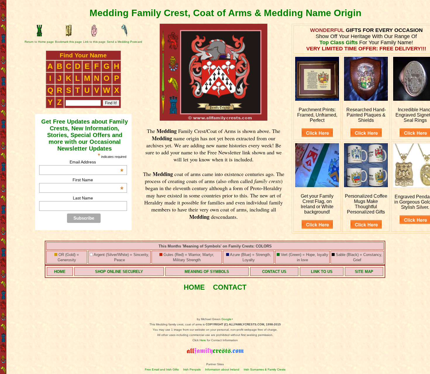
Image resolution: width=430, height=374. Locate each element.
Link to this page (94, 41)
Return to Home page (39, 41)
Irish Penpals (192, 369)
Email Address (96, 162)
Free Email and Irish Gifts (162, 369)
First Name (98, 179)
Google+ (227, 319)
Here (202, 340)
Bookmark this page (68, 41)
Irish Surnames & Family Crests (264, 369)
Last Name (83, 198)
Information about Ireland (222, 369)
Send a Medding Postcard (124, 41)
